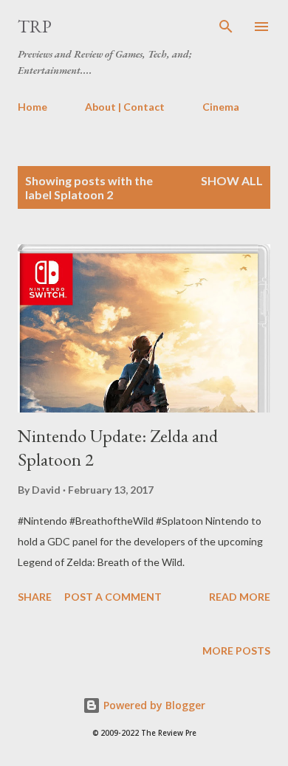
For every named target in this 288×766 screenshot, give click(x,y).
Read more (239, 596)
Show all (232, 180)
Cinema (220, 106)
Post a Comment (113, 596)
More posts (236, 650)
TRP (35, 26)
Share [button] (35, 596)
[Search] (226, 26)
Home (32, 106)
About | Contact (125, 106)
